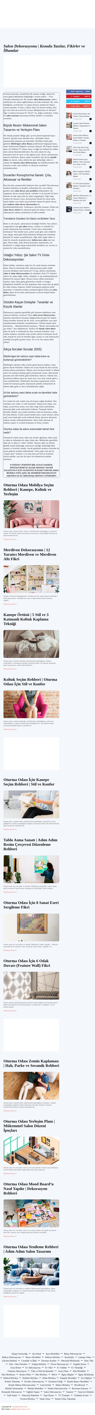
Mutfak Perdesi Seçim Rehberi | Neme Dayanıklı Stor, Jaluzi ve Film (81, 162)
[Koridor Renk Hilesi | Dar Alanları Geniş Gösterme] (69, 115)
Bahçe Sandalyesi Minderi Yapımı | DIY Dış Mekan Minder (81, 174)
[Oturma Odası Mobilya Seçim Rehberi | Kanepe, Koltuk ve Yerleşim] (31, 514)
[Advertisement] (47, 71)
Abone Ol (86, 106)
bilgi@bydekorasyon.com (20, 1409)
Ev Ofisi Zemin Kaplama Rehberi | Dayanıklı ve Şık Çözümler (81, 186)
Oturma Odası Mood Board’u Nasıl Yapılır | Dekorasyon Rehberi (28, 1188)
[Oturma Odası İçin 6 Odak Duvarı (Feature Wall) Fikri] (31, 986)
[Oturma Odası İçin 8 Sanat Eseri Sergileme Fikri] (31, 927)
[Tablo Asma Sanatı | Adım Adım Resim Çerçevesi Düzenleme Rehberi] (31, 869)
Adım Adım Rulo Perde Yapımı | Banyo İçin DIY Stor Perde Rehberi (81, 150)
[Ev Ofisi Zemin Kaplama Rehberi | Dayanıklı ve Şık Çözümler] (69, 185)
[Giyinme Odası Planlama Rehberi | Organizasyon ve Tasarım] (69, 125)
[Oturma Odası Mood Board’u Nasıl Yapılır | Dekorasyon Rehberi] (31, 1213)
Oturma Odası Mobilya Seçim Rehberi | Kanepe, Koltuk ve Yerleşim (28, 489)
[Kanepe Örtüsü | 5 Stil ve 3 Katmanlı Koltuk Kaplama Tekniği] (31, 644)
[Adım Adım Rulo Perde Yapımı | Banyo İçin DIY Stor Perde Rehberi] (69, 149)
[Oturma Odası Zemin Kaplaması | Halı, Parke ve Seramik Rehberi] (31, 1086)
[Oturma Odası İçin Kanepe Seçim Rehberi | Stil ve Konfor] (31, 804)
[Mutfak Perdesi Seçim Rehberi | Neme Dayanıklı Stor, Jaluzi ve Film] (69, 161)
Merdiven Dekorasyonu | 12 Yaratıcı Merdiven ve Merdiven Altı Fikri (29, 554)
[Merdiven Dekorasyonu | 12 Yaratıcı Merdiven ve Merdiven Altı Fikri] (31, 579)
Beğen (88, 91)
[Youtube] (91, 1409)
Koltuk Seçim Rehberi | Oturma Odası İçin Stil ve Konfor (30, 681)
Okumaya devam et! (10, 539)
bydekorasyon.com (20, 1407)
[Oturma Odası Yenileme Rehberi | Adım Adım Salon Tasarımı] (31, 1272)
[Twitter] (86, 1409)
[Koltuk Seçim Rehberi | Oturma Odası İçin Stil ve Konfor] (31, 704)
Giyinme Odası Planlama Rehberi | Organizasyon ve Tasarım (81, 126)
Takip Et (87, 96)
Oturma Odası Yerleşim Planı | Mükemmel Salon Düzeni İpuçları (29, 1125)
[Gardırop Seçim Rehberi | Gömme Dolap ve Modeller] (69, 209)
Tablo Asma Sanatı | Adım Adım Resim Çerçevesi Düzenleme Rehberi (30, 844)
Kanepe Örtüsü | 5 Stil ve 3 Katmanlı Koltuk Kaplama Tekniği (26, 619)
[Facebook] (81, 1409)
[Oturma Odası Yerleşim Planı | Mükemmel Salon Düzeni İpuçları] (31, 1151)
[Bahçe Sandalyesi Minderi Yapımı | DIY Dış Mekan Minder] (69, 173)
